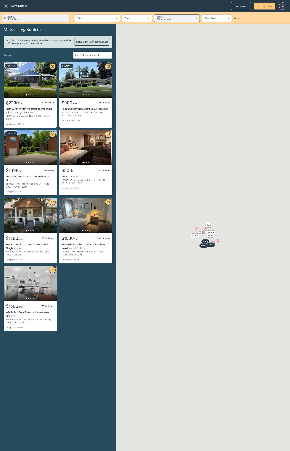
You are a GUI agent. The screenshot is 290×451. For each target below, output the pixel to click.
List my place (265, 6)
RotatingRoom (19, 6)
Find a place (241, 6)
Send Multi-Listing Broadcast (92, 41)
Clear (236, 18)
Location (11, 17)
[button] (196, 228)
